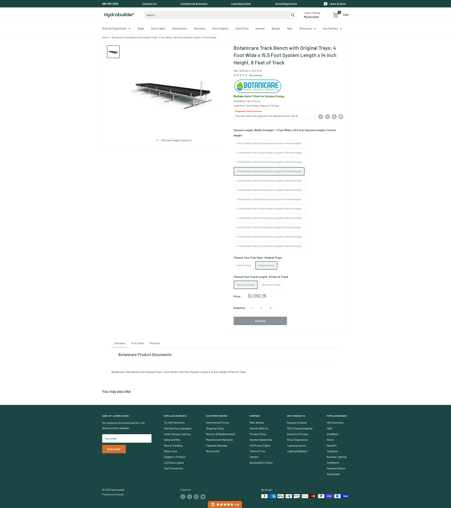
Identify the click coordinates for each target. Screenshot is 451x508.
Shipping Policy (215, 428)
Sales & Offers (172, 439)
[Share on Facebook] (320, 116)
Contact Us (149, 3)
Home (105, 37)
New (289, 28)
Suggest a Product (175, 456)
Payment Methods (216, 445)
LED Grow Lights (174, 462)
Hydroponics (179, 28)
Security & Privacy (297, 434)
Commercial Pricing (217, 422)
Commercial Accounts (194, 3)
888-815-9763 (110, 3)
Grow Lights (158, 28)
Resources (305, 28)
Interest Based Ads (261, 439)
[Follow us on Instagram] (196, 496)
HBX (329, 428)
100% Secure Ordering (299, 428)
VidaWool (332, 434)
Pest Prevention (173, 468)
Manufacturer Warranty (219, 439)
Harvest (260, 28)
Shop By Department (114, 28)
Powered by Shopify (112, 494)
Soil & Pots (242, 28)
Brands (276, 28)
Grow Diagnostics (286, 3)
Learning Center (241, 3)
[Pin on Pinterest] (327, 116)
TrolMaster (333, 462)
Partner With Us (259, 428)
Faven (330, 439)
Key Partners (330, 28)
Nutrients (199, 28)
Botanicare (333, 474)
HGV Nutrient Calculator (177, 428)
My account (311, 17)
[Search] (292, 15)
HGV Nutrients (335, 422)
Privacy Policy (258, 434)
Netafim (332, 445)
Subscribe (114, 449)
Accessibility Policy (261, 462)
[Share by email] (340, 116)
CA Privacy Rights (260, 445)
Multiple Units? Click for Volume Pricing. (259, 96)
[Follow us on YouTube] (202, 496)
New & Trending (173, 445)
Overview (119, 343)
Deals (140, 28)
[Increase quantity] (270, 308)
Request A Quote (297, 422)
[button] (225, 504)
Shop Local (170, 451)
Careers (254, 456)
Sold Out (260, 320)
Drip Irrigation (220, 28)
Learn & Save (337, 3)
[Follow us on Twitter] (189, 496)
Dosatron (332, 451)
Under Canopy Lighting (177, 434)
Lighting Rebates (297, 451)
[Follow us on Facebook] (182, 496)
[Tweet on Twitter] (334, 116)
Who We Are (257, 422)
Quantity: (240, 307)
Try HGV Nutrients (174, 422)
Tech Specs (137, 343)
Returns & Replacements (220, 434)
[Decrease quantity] (251, 308)
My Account (213, 451)
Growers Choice (336, 468)
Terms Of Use (257, 451)
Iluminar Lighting (336, 456)
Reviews (155, 343)
